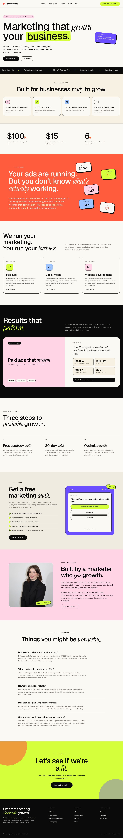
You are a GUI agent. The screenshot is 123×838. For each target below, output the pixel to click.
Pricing (63, 4)
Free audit (103, 815)
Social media (53, 815)
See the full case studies (84, 380)
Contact (102, 812)
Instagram (103, 818)
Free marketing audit (110, 4)
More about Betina (70, 606)
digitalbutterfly (11, 4)
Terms (108, 834)
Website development (56, 818)
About (70, 4)
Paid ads (51, 812)
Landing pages (53, 822)
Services (43, 4)
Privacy (102, 834)
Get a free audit (11, 59)
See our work (27, 59)
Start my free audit (18, 538)
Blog (76, 4)
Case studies (53, 4)
